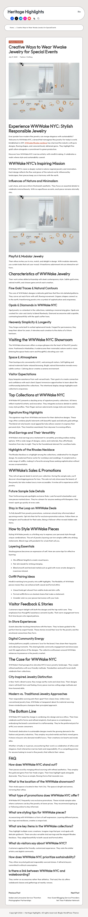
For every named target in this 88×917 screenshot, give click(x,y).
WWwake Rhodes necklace (36, 143)
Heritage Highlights (26, 11)
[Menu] (79, 11)
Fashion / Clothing (16, 42)
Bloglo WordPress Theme (68, 913)
